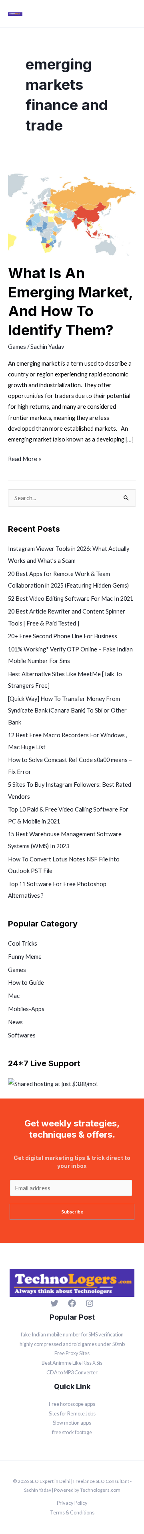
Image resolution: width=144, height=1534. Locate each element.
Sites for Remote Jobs (72, 1413)
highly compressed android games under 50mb (72, 1344)
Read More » (24, 457)
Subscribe (72, 1212)
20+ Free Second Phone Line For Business (62, 636)
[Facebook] (72, 1303)
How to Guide (26, 982)
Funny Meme (25, 956)
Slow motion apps (72, 1422)
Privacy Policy (72, 1503)
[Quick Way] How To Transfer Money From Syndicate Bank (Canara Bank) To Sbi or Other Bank (67, 710)
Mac (14, 995)
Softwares (22, 1035)
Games (17, 346)
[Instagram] (90, 1303)
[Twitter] (54, 1303)
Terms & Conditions (72, 1512)
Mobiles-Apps (26, 1009)
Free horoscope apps (72, 1404)
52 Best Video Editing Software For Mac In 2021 (70, 598)
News (15, 1022)
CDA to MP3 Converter (72, 1372)
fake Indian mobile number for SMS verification (72, 1334)
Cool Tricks (22, 943)
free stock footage (72, 1432)
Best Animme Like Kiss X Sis (72, 1363)
